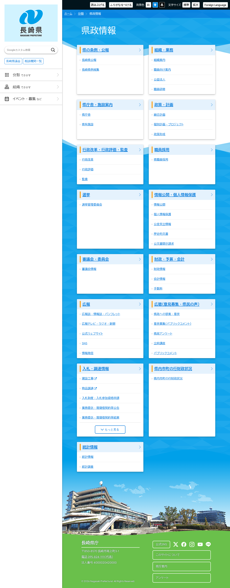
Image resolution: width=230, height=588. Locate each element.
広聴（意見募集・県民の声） (176, 304)
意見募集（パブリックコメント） (172, 324)
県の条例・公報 (95, 50)
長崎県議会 (13, 61)
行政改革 (87, 159)
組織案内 (159, 60)
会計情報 (159, 279)
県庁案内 (161, 566)
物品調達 (87, 388)
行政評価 (87, 169)
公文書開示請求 (164, 244)
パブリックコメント (165, 353)
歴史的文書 (161, 234)
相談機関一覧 (33, 61)
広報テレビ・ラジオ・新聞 (98, 324)
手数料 (158, 289)
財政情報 (159, 269)
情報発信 (87, 353)
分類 (81, 14)
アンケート (162, 578)
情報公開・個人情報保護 (175, 194)
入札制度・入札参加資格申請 (100, 398)
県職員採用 (161, 159)
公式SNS (161, 544)
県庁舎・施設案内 (97, 104)
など (27, 99)
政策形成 (159, 134)
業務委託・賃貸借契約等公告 (100, 408)
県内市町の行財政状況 (173, 368)
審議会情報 (89, 269)
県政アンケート (163, 334)
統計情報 (90, 447)
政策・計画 (163, 104)
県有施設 (87, 124)
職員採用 (161, 149)
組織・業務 (163, 50)
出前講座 (159, 343)
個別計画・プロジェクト (169, 124)
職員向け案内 (162, 70)
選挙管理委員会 (92, 205)
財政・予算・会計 (169, 259)
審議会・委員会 (95, 259)
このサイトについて (168, 555)
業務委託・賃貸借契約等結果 (100, 418)
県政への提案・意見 (167, 314)
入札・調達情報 (95, 368)
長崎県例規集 (90, 70)
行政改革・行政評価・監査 (105, 149)
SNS (84, 343)
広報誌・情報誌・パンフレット (101, 314)
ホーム (68, 14)
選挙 (86, 194)
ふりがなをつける (121, 4)
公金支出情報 (162, 224)
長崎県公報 (89, 60)
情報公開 (159, 205)
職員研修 (159, 89)
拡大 (195, 4)
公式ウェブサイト (92, 334)
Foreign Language (215, 5)
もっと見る (112, 429)
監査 (85, 179)
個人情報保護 (162, 214)
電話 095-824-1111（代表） (97, 557)
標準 (186, 4)
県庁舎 (86, 115)
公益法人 (159, 79)
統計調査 (87, 467)
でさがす (22, 75)
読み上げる (98, 4)
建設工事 (87, 378)
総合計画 (159, 115)
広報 (86, 304)
